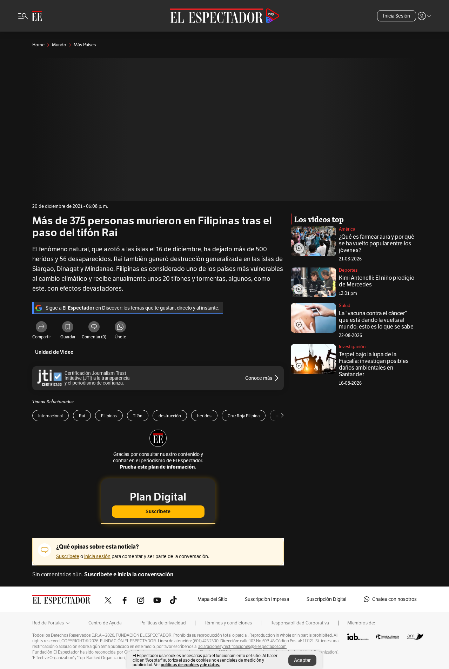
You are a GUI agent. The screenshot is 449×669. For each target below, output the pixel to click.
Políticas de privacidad (163, 623)
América (347, 229)
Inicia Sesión (396, 16)
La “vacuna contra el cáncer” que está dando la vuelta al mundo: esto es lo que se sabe (376, 320)
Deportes (348, 270)
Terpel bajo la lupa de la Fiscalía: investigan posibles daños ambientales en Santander (374, 364)
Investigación (352, 347)
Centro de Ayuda (105, 623)
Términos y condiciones (228, 623)
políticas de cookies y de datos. (190, 664)
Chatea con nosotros (394, 599)
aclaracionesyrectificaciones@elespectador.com (242, 646)
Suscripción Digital (326, 599)
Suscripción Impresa (267, 599)
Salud (344, 306)
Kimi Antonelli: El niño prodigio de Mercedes (376, 281)
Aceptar (302, 660)
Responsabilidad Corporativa (299, 623)
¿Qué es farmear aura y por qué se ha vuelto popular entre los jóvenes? (376, 243)
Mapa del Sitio (212, 599)
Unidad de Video (54, 352)
